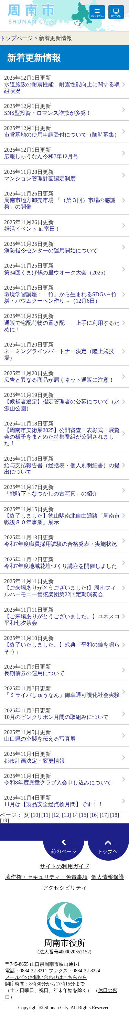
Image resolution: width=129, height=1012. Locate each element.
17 (104, 815)
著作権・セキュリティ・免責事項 (46, 877)
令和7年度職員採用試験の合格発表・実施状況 (60, 544)
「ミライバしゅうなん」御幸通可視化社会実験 (62, 695)
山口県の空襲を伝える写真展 (40, 739)
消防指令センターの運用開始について (51, 250)
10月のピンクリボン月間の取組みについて (56, 717)
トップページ (16, 38)
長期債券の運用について (34, 673)
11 (46, 815)
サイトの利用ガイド (64, 866)
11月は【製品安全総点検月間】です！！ (53, 804)
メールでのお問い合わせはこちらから (46, 977)
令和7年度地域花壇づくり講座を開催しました (60, 566)
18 (114, 815)
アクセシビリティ (65, 888)
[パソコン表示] (116, 12)
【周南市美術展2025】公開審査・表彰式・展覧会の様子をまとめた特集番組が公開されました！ (62, 436)
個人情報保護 (107, 877)
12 (56, 815)
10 (35, 815)
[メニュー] (97, 12)
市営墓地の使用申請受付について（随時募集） (62, 135)
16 (94, 815)
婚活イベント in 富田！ (32, 229)
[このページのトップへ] (108, 850)
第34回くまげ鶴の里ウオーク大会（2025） (56, 272)
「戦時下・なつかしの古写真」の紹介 (51, 494)
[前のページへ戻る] (63, 850)
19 (4, 820)
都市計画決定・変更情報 (34, 761)
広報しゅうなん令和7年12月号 (41, 156)
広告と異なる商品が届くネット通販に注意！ (59, 380)
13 (66, 815)
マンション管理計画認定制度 (40, 178)
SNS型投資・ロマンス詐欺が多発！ (48, 113)
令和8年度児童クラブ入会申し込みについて (57, 782)
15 (83, 815)
